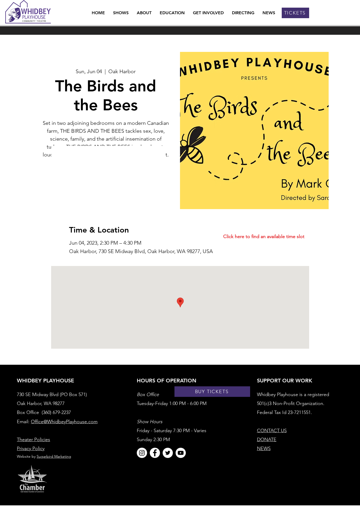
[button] (144, 12)
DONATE (266, 439)
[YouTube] (181, 453)
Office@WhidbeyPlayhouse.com (64, 422)
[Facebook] (155, 453)
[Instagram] (142, 453)
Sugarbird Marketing (54, 456)
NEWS (264, 448)
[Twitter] (168, 453)
